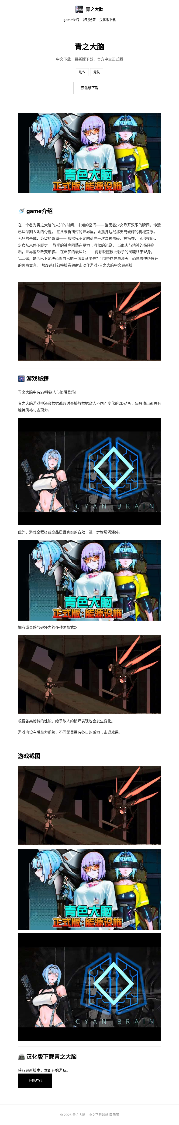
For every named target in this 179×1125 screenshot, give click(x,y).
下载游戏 (35, 1080)
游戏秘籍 (89, 20)
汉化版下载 (107, 20)
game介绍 (71, 20)
